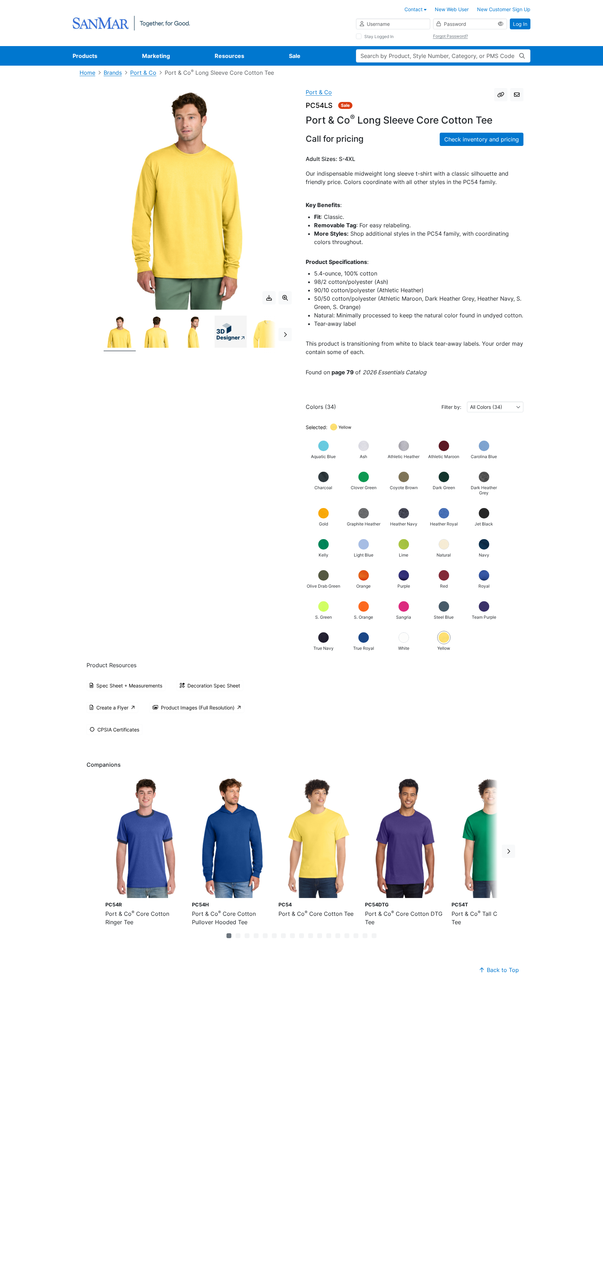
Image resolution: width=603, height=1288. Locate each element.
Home (87, 72)
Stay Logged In (379, 36)
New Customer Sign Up (503, 9)
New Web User (452, 9)
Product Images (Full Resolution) (197, 708)
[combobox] (495, 407)
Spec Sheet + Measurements (129, 686)
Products (85, 55)
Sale (294, 55)
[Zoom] (285, 297)
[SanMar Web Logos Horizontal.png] (131, 22)
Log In (520, 24)
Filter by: (451, 407)
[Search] (522, 56)
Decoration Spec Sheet (213, 686)
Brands (113, 72)
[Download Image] (269, 297)
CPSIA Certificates (118, 730)
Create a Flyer (112, 708)
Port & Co (143, 72)
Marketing (156, 55)
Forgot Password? (450, 36)
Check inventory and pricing (481, 139)
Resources (229, 55)
